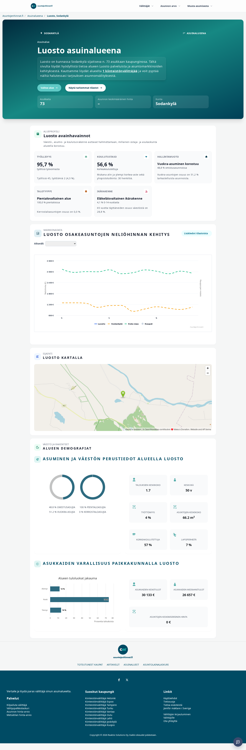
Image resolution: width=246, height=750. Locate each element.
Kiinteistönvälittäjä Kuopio (100, 725)
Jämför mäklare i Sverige (177, 708)
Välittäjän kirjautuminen (177, 714)
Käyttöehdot (170, 698)
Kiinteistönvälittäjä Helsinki (100, 698)
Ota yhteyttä (170, 721)
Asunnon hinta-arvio (18, 711)
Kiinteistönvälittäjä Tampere (101, 705)
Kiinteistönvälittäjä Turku (99, 708)
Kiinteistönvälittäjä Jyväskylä (101, 721)
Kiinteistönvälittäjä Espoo (99, 701)
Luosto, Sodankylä (57, 15)
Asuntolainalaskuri (156, 664)
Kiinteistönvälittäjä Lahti (98, 718)
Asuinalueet (131, 664)
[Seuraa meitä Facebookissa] (119, 680)
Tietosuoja (169, 701)
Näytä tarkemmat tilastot (83, 87)
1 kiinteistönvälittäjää (120, 71)
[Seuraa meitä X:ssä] (127, 680)
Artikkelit (113, 664)
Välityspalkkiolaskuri (18, 708)
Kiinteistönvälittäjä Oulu (98, 715)
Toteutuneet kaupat (90, 664)
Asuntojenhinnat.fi (13, 15)
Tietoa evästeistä (172, 705)
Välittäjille (169, 717)
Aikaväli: (39, 243)
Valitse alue (47, 87)
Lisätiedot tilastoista (196, 233)
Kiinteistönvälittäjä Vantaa (99, 711)
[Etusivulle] (42, 6)
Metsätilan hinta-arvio (19, 715)
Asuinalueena (35, 15)
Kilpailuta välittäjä (17, 705)
